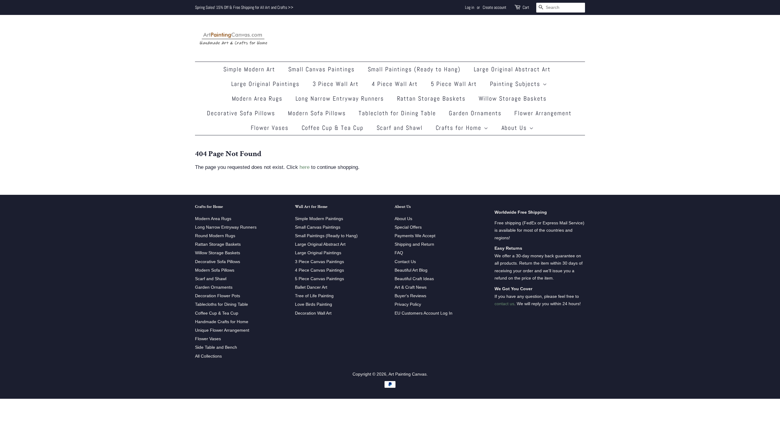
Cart (526, 7)
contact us (504, 303)
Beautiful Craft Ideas (414, 278)
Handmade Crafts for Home (221, 321)
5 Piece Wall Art (454, 84)
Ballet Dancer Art (311, 287)
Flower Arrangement (543, 113)
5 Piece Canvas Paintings (319, 278)
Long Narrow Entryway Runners (340, 98)
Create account (494, 7)
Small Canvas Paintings (321, 69)
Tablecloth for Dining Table (397, 113)
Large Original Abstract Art (512, 69)
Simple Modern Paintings (319, 218)
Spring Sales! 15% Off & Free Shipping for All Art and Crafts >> (244, 7)
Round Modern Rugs (215, 235)
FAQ (399, 252)
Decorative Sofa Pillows (241, 113)
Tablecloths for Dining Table (221, 304)
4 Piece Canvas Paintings (319, 270)
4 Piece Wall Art (395, 84)
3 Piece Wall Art (336, 84)
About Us (515, 128)
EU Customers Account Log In (423, 313)
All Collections (208, 356)
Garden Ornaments (475, 113)
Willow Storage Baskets (513, 98)
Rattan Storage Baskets (431, 98)
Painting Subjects (516, 84)
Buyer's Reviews (410, 295)
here (305, 167)
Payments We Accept (415, 235)
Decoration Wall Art (313, 313)
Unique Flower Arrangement (222, 330)
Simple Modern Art (249, 69)
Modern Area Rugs (257, 98)
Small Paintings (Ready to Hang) (414, 69)
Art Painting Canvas (407, 374)
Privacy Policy (408, 304)
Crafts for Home (460, 128)
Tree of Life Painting (314, 295)
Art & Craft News (411, 287)
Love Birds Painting (313, 304)
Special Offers (408, 227)
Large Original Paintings (265, 84)
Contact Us (405, 261)
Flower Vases (270, 128)
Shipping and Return (414, 244)
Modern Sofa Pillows (317, 113)
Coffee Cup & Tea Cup (333, 128)
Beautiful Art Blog (411, 270)
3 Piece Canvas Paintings (319, 261)
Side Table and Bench (216, 347)
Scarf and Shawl (400, 128)
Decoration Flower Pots (217, 295)
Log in (469, 7)
